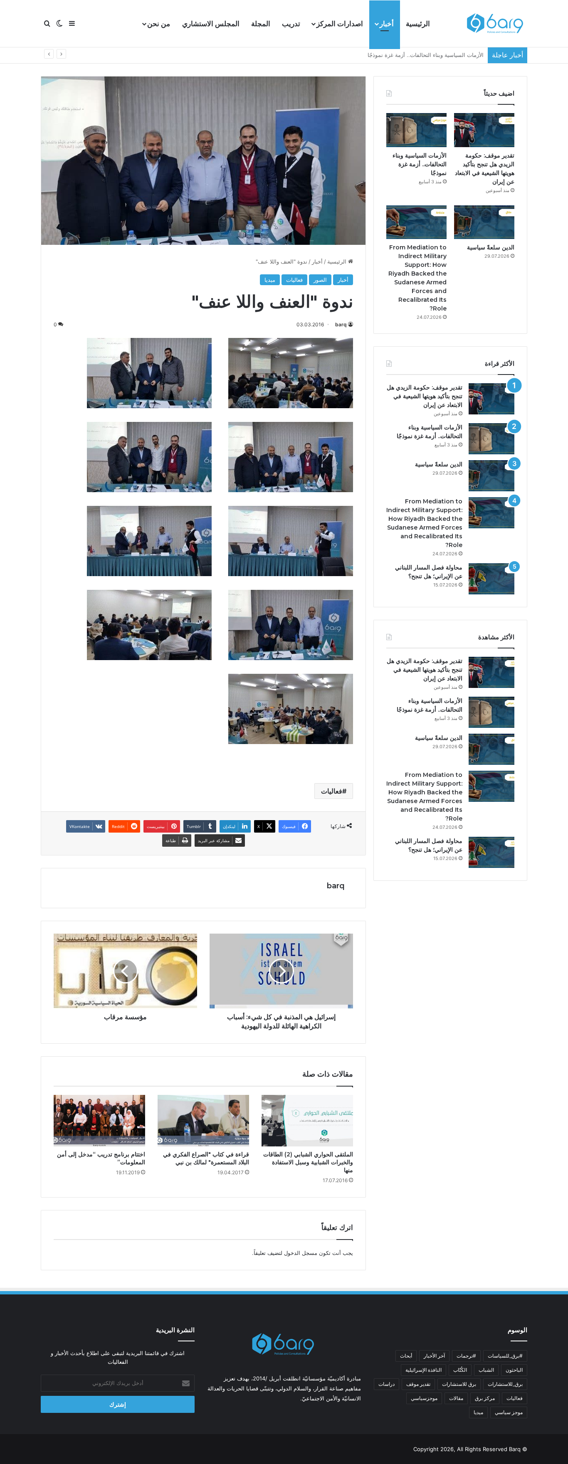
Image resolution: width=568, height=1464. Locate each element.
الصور (320, 279)
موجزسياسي (424, 1398)
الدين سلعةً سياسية (462, 55)
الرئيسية (418, 24)
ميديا (269, 279)
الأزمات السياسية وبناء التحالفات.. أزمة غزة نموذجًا (420, 164)
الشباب (486, 1370)
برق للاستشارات (459, 1384)
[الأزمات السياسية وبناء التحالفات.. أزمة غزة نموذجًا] (416, 130)
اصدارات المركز (339, 24)
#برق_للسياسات (505, 1356)
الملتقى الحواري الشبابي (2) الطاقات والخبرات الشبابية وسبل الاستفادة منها (308, 1162)
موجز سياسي (509, 1412)
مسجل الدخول (300, 1253)
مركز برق (485, 1398)
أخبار (387, 24)
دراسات (386, 1384)
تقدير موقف (418, 1384)
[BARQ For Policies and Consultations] (496, 24)
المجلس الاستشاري (211, 24)
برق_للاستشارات (505, 1384)
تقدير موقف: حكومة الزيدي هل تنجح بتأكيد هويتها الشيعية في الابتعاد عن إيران (424, 396)
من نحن (158, 24)
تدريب (291, 24)
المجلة (260, 24)
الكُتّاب (460, 1370)
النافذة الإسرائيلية (423, 1370)
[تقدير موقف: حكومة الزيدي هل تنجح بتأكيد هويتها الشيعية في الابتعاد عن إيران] (484, 130)
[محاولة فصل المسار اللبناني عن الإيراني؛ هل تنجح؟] (491, 578)
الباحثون (514, 1370)
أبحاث (406, 1356)
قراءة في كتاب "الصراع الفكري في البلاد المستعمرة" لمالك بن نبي (206, 1158)
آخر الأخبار (434, 1356)
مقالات (456, 1398)
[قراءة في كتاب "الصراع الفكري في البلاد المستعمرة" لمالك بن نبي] (203, 1120)
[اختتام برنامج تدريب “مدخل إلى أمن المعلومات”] (99, 1120)
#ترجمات (466, 1356)
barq (341, 324)
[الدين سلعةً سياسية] (484, 222)
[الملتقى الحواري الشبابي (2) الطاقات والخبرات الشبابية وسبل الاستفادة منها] (307, 1120)
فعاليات (294, 279)
